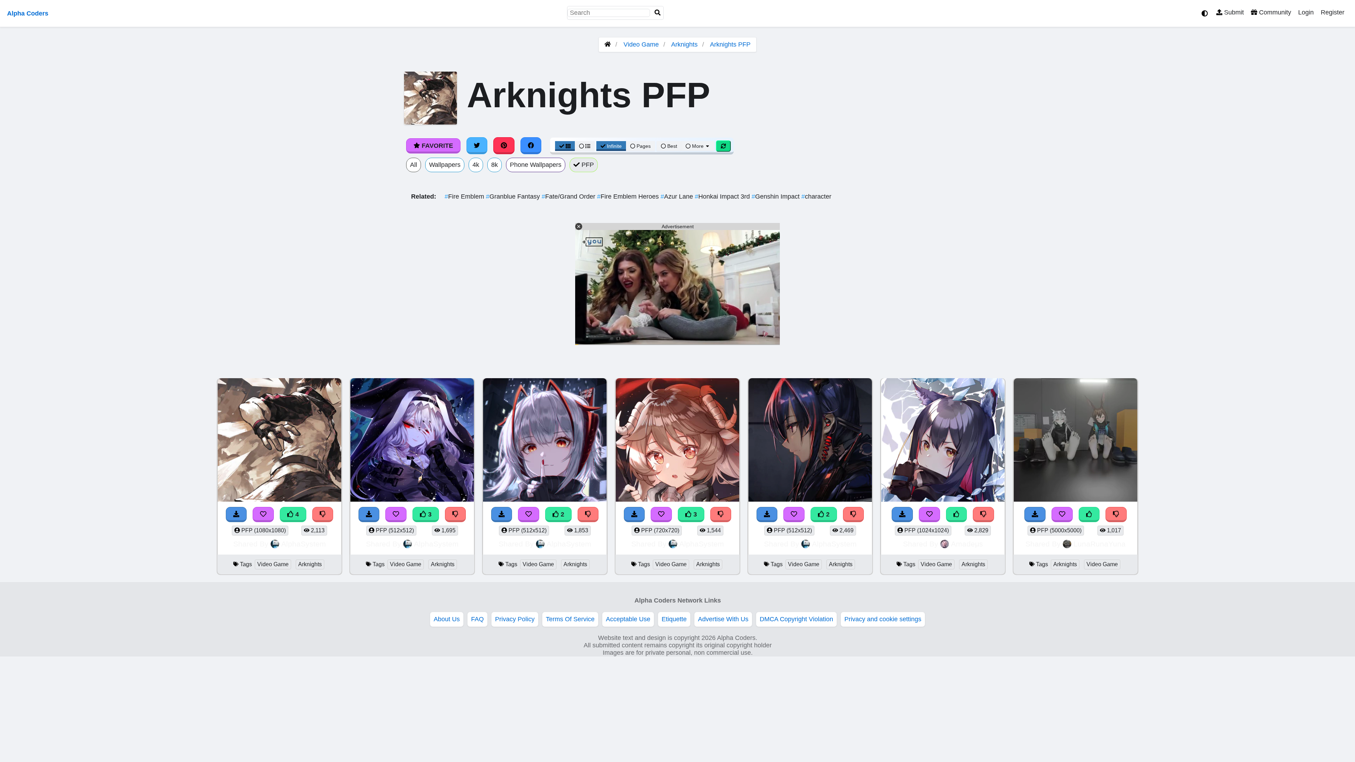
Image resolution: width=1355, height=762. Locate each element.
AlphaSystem (303, 544)
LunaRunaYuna (1099, 544)
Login (1306, 12)
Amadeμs (967, 544)
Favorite (436, 145)
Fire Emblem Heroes (629, 196)
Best (671, 146)
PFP (587, 164)
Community (1274, 12)
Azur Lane (678, 196)
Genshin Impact (776, 196)
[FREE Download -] (501, 514)
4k (475, 164)
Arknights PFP (730, 44)
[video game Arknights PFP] (545, 440)
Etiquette (674, 619)
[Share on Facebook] (531, 145)
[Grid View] (565, 146)
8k (494, 164)
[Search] (658, 12)
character (816, 196)
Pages (644, 146)
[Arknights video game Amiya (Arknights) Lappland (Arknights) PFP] (1075, 440)
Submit (1233, 12)
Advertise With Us (723, 619)
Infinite (614, 146)
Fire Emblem (465, 196)
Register (1332, 12)
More (698, 146)
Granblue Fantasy (514, 196)
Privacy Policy (515, 619)
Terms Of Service (570, 619)
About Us (447, 619)
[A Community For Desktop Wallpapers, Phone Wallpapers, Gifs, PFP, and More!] (607, 44)
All (413, 164)
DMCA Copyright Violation (796, 619)
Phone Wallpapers (535, 164)
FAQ (477, 619)
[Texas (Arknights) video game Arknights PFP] (943, 440)
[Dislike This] (588, 514)
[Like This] (956, 514)
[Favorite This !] (528, 514)
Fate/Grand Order (569, 196)
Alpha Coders (27, 13)
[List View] (585, 146)
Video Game (641, 44)
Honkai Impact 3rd (723, 196)
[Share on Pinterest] (503, 145)
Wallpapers (444, 164)
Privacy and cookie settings (882, 619)
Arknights (684, 44)
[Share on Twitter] (477, 145)
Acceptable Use (628, 619)
